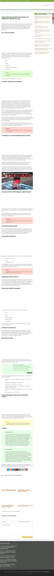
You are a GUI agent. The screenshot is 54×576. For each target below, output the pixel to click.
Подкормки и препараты (13, 21)
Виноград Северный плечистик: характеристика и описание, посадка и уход (42, 31)
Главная (1, 0)
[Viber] (20, 470)
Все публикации (27, 0)
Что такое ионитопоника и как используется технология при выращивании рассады (8, 506)
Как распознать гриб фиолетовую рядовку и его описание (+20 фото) (42, 22)
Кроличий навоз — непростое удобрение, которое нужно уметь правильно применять (24, 490)
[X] (17, 470)
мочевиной (4, 29)
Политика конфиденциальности (27, 573)
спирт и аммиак (19, 78)
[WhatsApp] (22, 470)
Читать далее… (29, 372)
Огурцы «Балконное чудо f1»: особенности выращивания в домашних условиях (43, 17)
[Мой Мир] (13, 470)
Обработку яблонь (5, 228)
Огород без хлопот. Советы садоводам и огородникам (17, 571)
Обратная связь (16, 0)
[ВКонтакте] (8, 470)
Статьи (21, 0)
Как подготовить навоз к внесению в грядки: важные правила (25, 505)
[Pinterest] (15, 470)
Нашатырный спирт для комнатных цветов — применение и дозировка (9, 490)
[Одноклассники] (10, 470)
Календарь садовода (8, 0)
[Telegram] (24, 470)
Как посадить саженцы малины (46, 38)
